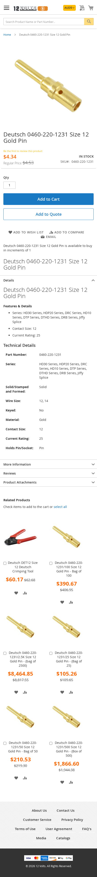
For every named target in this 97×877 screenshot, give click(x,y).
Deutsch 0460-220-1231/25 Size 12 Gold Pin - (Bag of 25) (69, 659)
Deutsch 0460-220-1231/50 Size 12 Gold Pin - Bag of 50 (23, 747)
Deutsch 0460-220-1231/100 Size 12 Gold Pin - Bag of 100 (69, 569)
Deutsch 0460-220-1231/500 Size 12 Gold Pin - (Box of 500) (69, 749)
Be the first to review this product (22, 151)
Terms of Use (25, 828)
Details (8, 280)
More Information (17, 464)
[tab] (48, 279)
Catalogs (63, 838)
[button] (69, 8)
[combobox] (48, 21)
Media (41, 838)
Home (7, 34)
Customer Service (37, 819)
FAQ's (86, 828)
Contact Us (65, 810)
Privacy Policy (72, 819)
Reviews (9, 473)
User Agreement (59, 828)
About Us (39, 810)
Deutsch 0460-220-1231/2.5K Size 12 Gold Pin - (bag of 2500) (23, 659)
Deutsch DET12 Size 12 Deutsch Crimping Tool (23, 566)
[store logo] (30, 8)
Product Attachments (20, 482)
